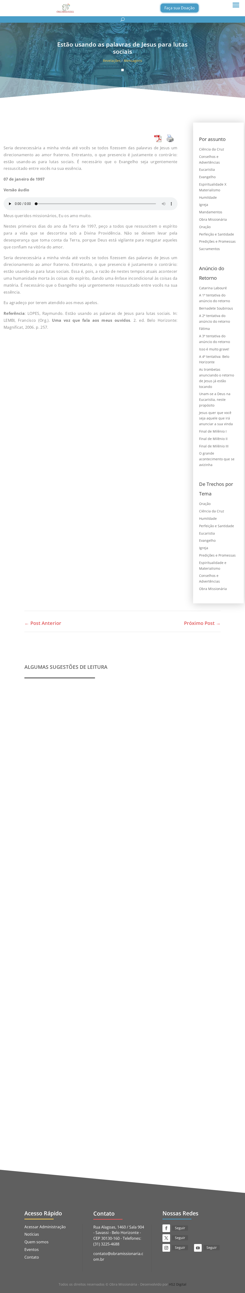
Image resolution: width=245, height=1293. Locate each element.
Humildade (208, 197)
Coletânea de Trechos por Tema (61, 956)
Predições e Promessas (217, 241)
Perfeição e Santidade (216, 234)
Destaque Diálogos (107, 1119)
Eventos (31, 1249)
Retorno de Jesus (152, 1119)
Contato (31, 1257)
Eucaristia (207, 169)
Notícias (31, 1234)
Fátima (204, 328)
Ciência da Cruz (211, 149)
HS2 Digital (177, 1284)
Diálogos (130, 1119)
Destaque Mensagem (88, 963)
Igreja (203, 204)
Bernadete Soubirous (216, 308)
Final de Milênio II (213, 438)
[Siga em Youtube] (198, 1248)
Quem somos (36, 1242)
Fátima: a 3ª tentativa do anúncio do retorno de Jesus (82, 1112)
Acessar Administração (45, 1226)
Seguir (180, 1228)
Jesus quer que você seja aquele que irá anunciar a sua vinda (216, 418)
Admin (41, 807)
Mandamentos (210, 212)
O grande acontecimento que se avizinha (216, 459)
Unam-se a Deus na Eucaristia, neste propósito (214, 400)
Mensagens (133, 60)
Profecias (38, 800)
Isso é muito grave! (214, 349)
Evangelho (207, 177)
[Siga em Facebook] (166, 1228)
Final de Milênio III (213, 446)
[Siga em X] (166, 1238)
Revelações (112, 60)
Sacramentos (209, 249)
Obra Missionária (213, 219)
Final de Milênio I (213, 431)
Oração (205, 227)
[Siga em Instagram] (166, 1248)
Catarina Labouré (213, 288)
